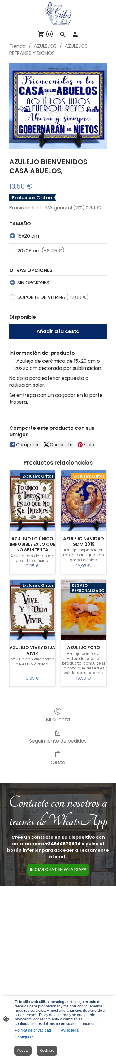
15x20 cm (28, 235)
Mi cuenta (58, 719)
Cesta (58, 762)
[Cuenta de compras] (75, 34)
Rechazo (46, 1050)
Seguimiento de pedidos (58, 740)
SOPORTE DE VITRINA (52, 297)
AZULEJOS (45, 46)
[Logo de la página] (58, 13)
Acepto (23, 1050)
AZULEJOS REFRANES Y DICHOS (48, 49)
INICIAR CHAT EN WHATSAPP (58, 870)
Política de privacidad (33, 1030)
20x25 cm (40, 250)
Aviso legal (70, 1030)
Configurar (24, 1037)
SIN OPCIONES (33, 282)
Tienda (17, 46)
